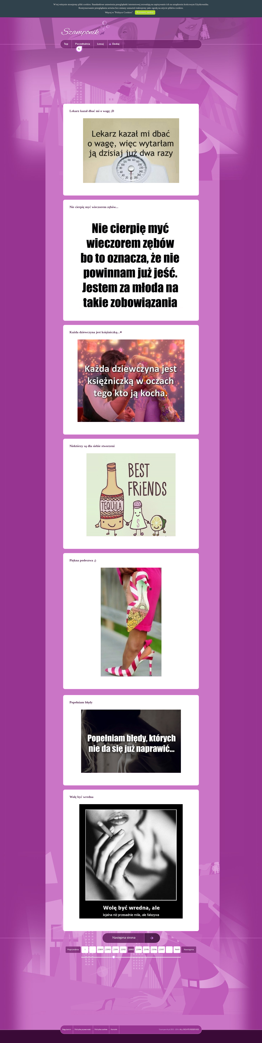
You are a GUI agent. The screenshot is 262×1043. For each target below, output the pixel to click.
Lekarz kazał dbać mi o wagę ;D (92, 111)
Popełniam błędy (81, 702)
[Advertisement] (131, 77)
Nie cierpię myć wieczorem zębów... (94, 207)
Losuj (100, 44)
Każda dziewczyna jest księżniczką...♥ (96, 332)
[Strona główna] (85, 36)
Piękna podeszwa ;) (83, 560)
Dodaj (115, 44)
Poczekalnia (82, 45)
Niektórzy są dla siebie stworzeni (92, 446)
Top (66, 44)
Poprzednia (73, 950)
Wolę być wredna (81, 797)
